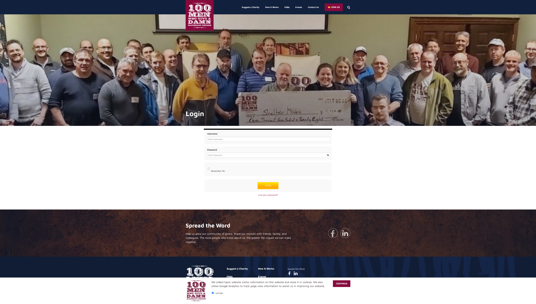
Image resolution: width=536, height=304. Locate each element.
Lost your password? (268, 195)
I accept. (218, 293)
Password (212, 150)
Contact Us (313, 7)
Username (213, 134)
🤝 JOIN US (334, 7)
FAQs (286, 7)
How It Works (272, 7)
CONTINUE (341, 283)
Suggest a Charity (250, 7)
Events (298, 7)
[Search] (348, 7)
